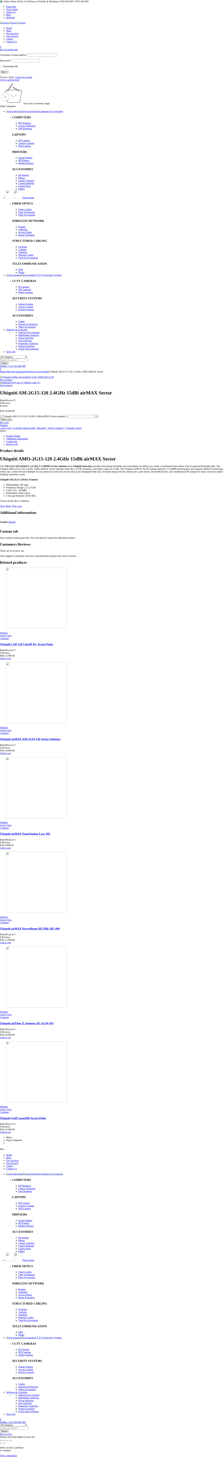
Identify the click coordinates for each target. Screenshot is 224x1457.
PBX (20, 269)
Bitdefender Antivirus (28, 335)
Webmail (10, 17)
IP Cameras (23, 287)
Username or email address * (14, 55)
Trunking (22, 252)
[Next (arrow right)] (4, 1443)
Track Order (12, 9)
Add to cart (6, 420)
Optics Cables (25, 209)
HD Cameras (24, 289)
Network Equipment (16, 371)
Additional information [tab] (17, 438)
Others (21, 189)
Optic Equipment (26, 212)
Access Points (25, 232)
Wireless (31, 371)
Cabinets (22, 249)
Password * (5, 60)
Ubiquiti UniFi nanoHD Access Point (23, 1118)
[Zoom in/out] (1, 1440)
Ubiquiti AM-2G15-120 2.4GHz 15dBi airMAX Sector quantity (35, 416)
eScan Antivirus (26, 338)
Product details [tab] (13, 436)
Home (3, 371)
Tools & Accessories (28, 257)
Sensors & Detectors (28, 324)
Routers (22, 227)
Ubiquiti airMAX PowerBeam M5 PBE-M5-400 (30, 928)
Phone (21, 272)
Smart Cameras (25, 292)
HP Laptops (24, 140)
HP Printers (23, 160)
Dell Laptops (24, 146)
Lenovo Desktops (26, 126)
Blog (8, 15)
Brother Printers (26, 163)
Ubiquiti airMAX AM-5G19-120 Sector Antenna (30, 739)
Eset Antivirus (25, 340)
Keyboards (23, 175)
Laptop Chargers (26, 180)
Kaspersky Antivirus (28, 343)
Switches (22, 246)
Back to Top (6, 1434)
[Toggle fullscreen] (4, 1440)
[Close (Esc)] (10, 1440)
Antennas (22, 229)
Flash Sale (11, 6)
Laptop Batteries (26, 183)
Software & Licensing (28, 332)
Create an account (23, 77)
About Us (11, 12)
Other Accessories (27, 327)
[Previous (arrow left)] (1, 1443)
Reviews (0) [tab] (12, 444)
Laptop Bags (24, 186)
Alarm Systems (25, 304)
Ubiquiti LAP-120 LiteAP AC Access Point (26, 644)
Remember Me (10, 66)
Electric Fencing (26, 309)
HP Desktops (24, 123)
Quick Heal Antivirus (28, 349)
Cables (21, 321)
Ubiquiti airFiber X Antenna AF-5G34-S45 (27, 1023)
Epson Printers (25, 157)
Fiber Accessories (26, 215)
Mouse (21, 178)
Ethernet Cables (26, 255)
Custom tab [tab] (11, 441)
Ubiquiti (11, 522)
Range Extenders (26, 235)
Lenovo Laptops (26, 143)
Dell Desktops (25, 128)
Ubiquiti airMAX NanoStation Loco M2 (25, 833)
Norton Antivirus (26, 346)
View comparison (8, 1455)
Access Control (25, 307)
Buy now (4, 422)
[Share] (7, 1440)
